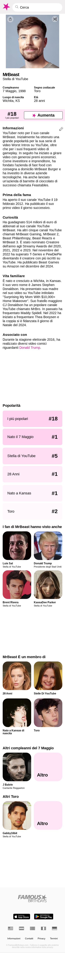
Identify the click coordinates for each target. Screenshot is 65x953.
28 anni (39, 101)
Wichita (8, 101)
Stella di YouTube (15, 79)
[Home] (32, 898)
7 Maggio (9, 91)
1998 (22, 91)
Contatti (29, 938)
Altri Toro (11, 796)
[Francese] (43, 928)
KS (18, 101)
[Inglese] (10, 928)
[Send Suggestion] (61, 129)
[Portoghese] (32, 928)
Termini (54, 938)
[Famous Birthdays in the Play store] (43, 916)
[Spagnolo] (21, 928)
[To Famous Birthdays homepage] (6, 7)
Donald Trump (29, 347)
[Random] (55, 19)
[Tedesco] (54, 928)
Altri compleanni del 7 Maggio (28, 748)
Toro (37, 91)
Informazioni (13, 938)
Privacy (41, 938)
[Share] (10, 19)
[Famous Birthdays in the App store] (22, 916)
